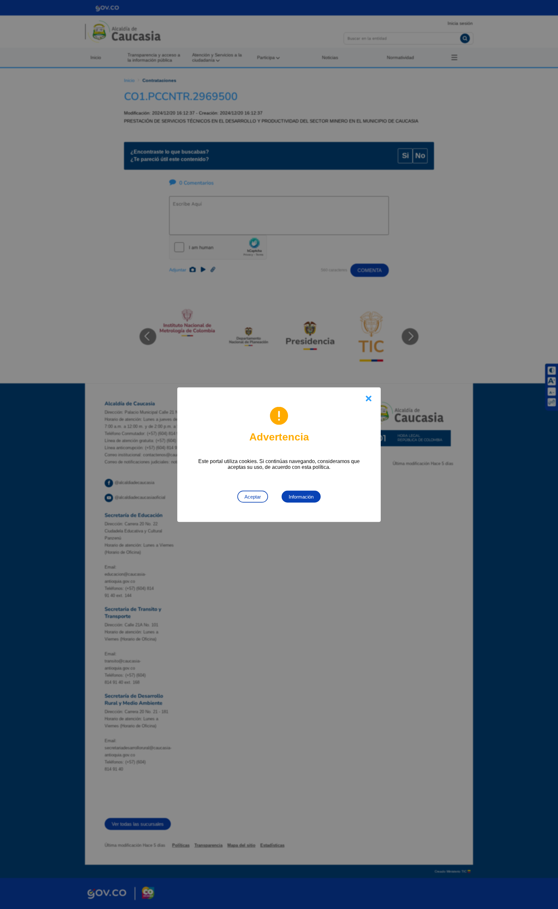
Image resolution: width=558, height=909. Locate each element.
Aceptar (252, 496)
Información (301, 496)
